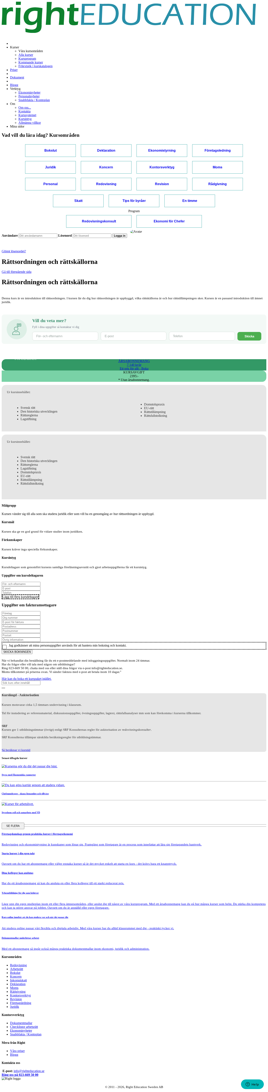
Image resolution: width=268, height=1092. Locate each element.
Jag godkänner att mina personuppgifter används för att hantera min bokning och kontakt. (67, 645)
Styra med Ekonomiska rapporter (19, 774)
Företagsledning (20, 1003)
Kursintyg (25, 119)
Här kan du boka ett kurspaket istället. (27, 678)
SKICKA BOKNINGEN (17, 651)
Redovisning (18, 965)
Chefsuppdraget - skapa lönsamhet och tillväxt (25, 793)
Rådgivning (18, 991)
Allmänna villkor (29, 122)
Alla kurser (25, 55)
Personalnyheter (29, 96)
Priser (14, 70)
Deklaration (18, 984)
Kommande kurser (30, 62)
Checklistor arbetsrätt (24, 1027)
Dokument (17, 77)
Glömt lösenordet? (14, 251)
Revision (16, 999)
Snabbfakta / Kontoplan (34, 100)
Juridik (14, 1006)
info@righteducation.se (29, 1071)
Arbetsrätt (16, 969)
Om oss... (24, 107)
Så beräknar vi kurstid (16, 750)
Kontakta (24, 111)
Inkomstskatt (18, 980)
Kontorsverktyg (20, 995)
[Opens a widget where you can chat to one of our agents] (252, 1084)
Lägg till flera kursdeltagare (20, 597)
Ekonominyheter (29, 92)
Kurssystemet (27, 115)
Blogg (14, 85)
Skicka (249, 336)
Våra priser (17, 1051)
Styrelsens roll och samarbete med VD (21, 812)
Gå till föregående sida (16, 272)
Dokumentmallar (21, 1023)
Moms (14, 988)
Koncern (16, 976)
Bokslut (15, 973)
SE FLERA (13, 825)
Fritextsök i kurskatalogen (35, 66)
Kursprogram (27, 58)
